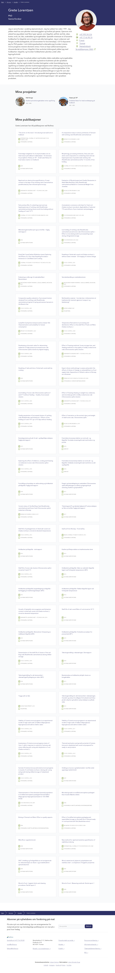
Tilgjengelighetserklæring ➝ (92, 948)
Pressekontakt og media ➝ (67, 940)
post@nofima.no (12, 944)
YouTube (69, 965)
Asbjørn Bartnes (54, 962)
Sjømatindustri (85, 46)
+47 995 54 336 (85, 34)
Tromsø (82, 43)
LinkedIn (46, 965)
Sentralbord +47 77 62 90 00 (15, 940)
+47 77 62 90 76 (85, 37)
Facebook (58, 965)
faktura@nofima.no (12, 948)
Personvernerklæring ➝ (91, 940)
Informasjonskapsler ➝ (91, 944)
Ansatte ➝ (61, 944)
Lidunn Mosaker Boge (74, 962)
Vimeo (63, 965)
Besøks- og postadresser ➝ (42, 948)
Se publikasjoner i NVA (84, 49)
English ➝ (61, 948)
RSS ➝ (86, 952)
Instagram (52, 965)
